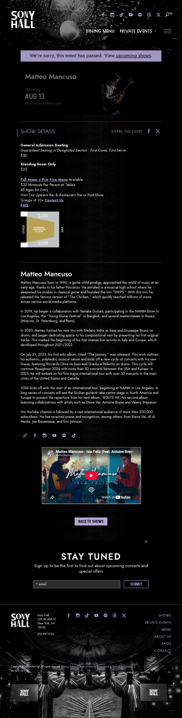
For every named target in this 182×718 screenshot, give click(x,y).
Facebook (147, 131)
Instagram (43, 435)
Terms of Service (87, 666)
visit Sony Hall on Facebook (103, 15)
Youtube (53, 435)
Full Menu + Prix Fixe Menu (44, 179)
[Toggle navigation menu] (167, 31)
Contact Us (54, 200)
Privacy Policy (68, 666)
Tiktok (73, 435)
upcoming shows (133, 55)
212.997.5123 (46, 634)
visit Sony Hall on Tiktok (121, 15)
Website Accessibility (122, 666)
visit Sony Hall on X (158, 15)
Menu (166, 629)
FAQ (24, 205)
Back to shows (91, 521)
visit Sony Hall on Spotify (140, 15)
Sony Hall (23, 19)
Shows (73, 31)
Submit (136, 584)
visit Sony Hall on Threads (149, 15)
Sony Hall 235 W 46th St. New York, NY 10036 (47, 621)
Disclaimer (104, 666)
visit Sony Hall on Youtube (130, 15)
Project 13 (23, 670)
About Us (162, 636)
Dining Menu (100, 31)
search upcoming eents (167, 15)
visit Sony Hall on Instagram (112, 15)
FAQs (166, 643)
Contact (162, 651)
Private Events (136, 31)
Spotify (63, 435)
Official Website (24, 435)
